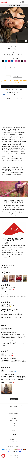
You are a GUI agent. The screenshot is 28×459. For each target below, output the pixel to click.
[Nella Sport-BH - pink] (7, 120)
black (3, 61)
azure (6, 61)
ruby (25, 61)
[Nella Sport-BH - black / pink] (10, 120)
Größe (14, 65)
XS (7, 67)
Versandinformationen (14, 98)
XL (21, 67)
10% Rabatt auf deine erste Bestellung (14, 406)
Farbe (14, 58)
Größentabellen (14, 420)
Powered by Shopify (14, 457)
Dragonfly (14, 46)
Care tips (14, 425)
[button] (6, 389)
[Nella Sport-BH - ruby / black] (9, 120)
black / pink (22, 61)
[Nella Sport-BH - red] (4, 120)
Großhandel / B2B (14, 437)
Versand (11, 54)
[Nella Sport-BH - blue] (6, 120)
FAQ (14, 423)
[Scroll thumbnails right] (25, 279)
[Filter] (2, 272)
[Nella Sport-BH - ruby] (12, 120)
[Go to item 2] (12, 278)
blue (12, 61)
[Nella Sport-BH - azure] (3, 120)
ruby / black (18, 61)
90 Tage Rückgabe (17, 76)
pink (15, 61)
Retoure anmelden (14, 413)
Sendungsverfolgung (14, 416)
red (9, 61)
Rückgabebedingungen (14, 446)
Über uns (14, 434)
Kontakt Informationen (13, 409)
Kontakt (14, 430)
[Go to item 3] (19, 278)
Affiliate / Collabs (14, 439)
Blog (14, 428)
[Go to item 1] (5, 278)
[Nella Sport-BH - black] (1, 120)
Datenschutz (14, 441)
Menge (14, 74)
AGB (14, 444)
